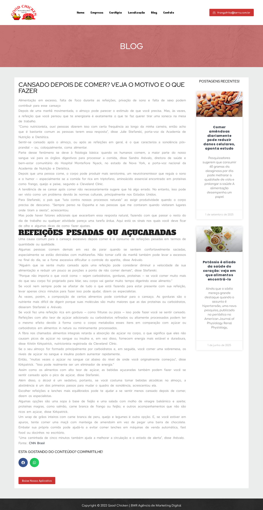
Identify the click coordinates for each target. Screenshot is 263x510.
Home (80, 12)
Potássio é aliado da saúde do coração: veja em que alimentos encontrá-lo (219, 270)
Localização (136, 12)
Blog (154, 12)
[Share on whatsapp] (34, 462)
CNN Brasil (37, 443)
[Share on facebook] (23, 462)
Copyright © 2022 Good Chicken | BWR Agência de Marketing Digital (131, 505)
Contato (168, 12)
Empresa (97, 12)
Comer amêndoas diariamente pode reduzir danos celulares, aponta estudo (219, 138)
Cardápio (115, 12)
